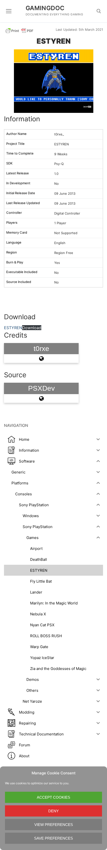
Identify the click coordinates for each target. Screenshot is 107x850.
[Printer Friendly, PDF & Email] (19, 30)
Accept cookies (53, 797)
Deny (53, 811)
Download (31, 327)
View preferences (53, 824)
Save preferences (53, 838)
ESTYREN (13, 327)
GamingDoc (45, 8)
